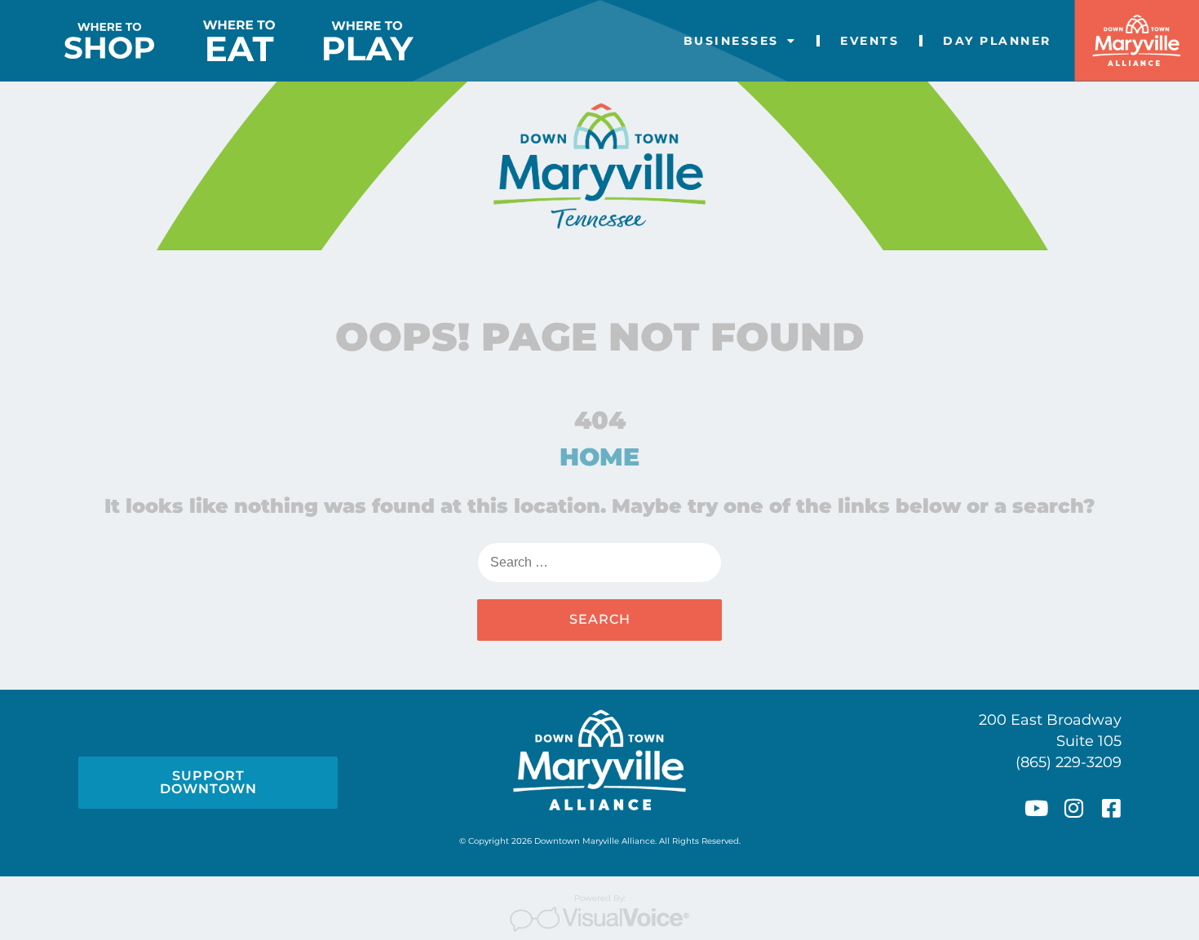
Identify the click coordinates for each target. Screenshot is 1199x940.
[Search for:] (599, 562)
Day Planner (997, 40)
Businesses (731, 40)
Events (869, 40)
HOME (599, 457)
